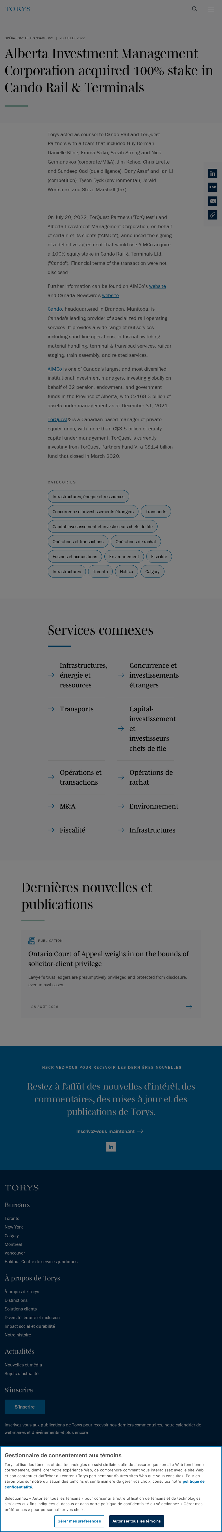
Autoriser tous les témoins (136, 1521)
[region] (111, 1489)
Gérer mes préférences (79, 1521)
